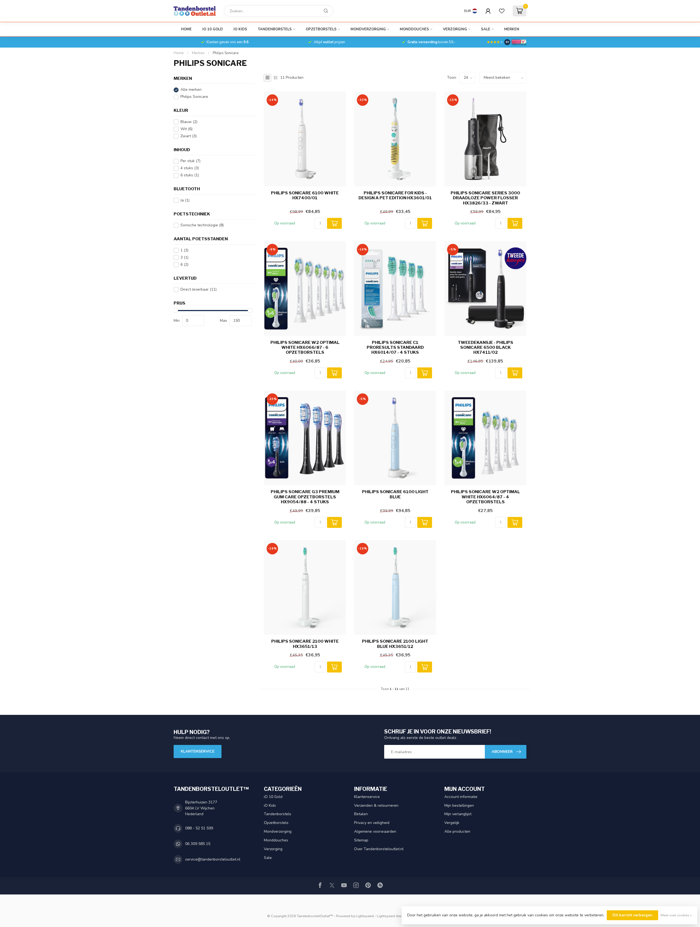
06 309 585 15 (197, 843)
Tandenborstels (275, 29)
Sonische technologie (202, 225)
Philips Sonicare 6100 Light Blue (395, 494)
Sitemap (361, 840)
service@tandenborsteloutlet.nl (212, 859)
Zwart (188, 136)
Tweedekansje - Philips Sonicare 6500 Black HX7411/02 (485, 347)
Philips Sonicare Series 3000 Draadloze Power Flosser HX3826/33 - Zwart (485, 198)
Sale (485, 29)
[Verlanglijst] (501, 10)
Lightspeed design (392, 916)
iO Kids (240, 29)
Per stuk (190, 161)
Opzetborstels (321, 29)
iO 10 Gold (212, 29)
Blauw (188, 122)
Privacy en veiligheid (371, 822)
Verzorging (455, 29)
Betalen (361, 814)
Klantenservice (197, 751)
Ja (184, 200)
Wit (186, 129)
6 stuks (189, 175)
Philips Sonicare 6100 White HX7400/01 (305, 195)
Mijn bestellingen (459, 805)
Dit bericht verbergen (632, 915)
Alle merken (191, 90)
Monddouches (414, 29)
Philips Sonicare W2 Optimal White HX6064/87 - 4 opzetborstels (485, 496)
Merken (511, 29)
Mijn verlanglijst (457, 814)
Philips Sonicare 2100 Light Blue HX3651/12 (395, 644)
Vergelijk (451, 822)
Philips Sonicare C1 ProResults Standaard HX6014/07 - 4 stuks (395, 347)
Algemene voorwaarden (375, 831)
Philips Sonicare (226, 53)
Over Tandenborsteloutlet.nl (379, 849)
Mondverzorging (368, 29)
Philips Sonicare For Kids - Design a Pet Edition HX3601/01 (395, 195)
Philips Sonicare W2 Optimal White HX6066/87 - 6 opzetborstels (305, 347)
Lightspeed (365, 916)
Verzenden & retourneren (376, 805)
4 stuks (189, 168)
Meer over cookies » (676, 915)
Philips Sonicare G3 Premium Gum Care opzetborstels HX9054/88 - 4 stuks (305, 496)
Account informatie (460, 796)
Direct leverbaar (198, 290)
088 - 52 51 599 (199, 828)
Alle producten (457, 831)
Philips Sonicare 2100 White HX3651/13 (305, 644)
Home (186, 29)
